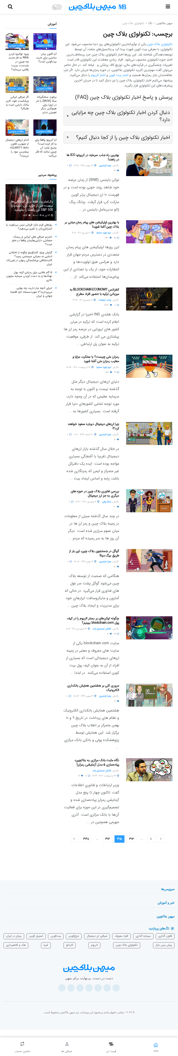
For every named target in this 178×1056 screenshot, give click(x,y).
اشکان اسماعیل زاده (102, 629)
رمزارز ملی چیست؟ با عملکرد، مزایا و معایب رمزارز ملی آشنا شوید (96, 359)
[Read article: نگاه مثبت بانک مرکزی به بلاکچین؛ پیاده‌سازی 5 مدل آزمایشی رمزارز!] (149, 769)
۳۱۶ (107, 838)
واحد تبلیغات (105, 300)
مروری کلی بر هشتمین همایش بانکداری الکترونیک (93, 688)
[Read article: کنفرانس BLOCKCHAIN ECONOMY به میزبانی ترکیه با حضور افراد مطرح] (149, 299)
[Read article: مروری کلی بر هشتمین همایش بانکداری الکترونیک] (149, 695)
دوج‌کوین (73, 936)
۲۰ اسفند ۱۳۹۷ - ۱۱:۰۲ (84, 434)
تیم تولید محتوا (103, 233)
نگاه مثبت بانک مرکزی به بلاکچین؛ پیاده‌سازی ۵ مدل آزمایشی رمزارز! (97, 762)
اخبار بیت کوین (118, 75)
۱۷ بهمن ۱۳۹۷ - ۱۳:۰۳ (84, 561)
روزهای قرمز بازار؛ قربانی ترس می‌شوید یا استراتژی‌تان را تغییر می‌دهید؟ (29, 227)
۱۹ (79, 776)
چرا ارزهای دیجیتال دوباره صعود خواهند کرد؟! (93, 426)
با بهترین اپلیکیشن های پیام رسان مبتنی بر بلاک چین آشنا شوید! (92, 224)
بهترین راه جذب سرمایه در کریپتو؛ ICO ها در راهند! (93, 157)
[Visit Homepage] (98, 7)
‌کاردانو (69, 945)
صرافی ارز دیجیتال (97, 936)
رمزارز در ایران (14, 936)
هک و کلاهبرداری (16, 945)
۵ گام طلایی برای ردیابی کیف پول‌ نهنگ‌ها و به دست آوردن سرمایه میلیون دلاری (29, 276)
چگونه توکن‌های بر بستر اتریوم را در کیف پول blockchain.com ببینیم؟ (93, 621)
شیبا (46, 945)
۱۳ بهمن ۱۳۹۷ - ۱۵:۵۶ (83, 696)
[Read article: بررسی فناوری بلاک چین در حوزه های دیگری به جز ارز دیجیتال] (149, 500)
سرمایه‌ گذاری (143, 936)
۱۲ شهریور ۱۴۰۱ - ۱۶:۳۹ (83, 300)
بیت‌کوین (56, 936)
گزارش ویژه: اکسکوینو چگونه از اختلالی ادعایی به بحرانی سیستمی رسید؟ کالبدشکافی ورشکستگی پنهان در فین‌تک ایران (29, 258)
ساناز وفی (106, 502)
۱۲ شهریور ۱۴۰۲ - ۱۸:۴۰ (86, 502)
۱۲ (115, 439)
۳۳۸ (86, 838)
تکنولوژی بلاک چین (133, 23)
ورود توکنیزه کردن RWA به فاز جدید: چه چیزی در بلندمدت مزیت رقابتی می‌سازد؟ (18, 62)
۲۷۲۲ (106, 305)
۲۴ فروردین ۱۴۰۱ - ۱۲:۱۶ (76, 629)
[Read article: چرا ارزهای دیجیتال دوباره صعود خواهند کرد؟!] (149, 433)
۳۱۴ (131, 838)
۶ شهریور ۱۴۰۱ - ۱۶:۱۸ (81, 233)
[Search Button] (10, 7)
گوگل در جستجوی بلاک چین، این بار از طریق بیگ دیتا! (94, 553)
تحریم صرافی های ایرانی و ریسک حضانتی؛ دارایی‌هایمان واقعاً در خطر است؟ (32, 241)
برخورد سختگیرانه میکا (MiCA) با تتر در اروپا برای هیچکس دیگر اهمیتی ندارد (46, 105)
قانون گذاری (165, 936)
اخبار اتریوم (98, 75)
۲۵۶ (25, 215)
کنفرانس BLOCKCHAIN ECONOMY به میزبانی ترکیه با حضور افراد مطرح (94, 292)
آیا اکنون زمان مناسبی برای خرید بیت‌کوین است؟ (46, 58)
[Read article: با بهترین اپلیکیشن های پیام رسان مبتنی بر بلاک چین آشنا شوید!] (149, 231)
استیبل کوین (36, 936)
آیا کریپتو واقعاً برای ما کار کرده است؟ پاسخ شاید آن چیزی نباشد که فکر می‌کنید (46, 148)
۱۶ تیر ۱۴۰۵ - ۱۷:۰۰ (42, 215)
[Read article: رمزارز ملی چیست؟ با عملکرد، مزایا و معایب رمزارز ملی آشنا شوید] (149, 366)
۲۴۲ (107, 238)
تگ (150, 23)
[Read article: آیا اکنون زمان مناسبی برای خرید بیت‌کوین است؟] (45, 41)
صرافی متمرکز (16, 89)
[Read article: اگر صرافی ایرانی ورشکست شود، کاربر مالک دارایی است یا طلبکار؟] (17, 84)
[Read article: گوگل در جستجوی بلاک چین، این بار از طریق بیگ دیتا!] (149, 560)
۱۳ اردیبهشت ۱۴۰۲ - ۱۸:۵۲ (79, 367)
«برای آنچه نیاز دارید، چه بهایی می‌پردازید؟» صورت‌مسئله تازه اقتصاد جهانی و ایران (31, 292)
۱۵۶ (107, 372)
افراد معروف (121, 936)
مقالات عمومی (44, 46)
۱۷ (115, 566)
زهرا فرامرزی (105, 165)
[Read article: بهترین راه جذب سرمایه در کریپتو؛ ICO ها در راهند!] (149, 164)
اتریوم (94, 945)
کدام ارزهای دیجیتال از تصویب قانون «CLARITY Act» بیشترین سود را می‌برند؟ (17, 148)
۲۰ (114, 507)
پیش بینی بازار (164, 945)
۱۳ (115, 170)
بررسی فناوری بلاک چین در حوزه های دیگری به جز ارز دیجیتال (95, 493)
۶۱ (108, 634)
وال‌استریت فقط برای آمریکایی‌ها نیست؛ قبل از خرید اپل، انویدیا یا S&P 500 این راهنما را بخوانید (32, 205)
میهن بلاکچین (164, 23)
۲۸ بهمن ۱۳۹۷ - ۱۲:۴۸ (84, 165)
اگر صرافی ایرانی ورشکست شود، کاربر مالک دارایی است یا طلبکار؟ (17, 103)
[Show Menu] (168, 7)
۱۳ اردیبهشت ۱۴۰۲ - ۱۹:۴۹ (104, 776)
